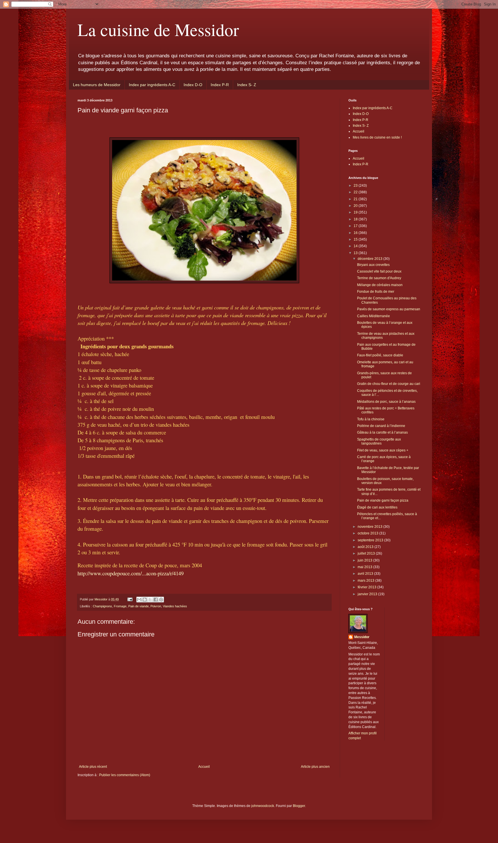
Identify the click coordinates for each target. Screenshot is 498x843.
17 (356, 226)
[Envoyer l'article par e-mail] (129, 599)
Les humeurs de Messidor (96, 84)
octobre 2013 (368, 533)
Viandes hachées (175, 606)
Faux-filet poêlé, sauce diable (380, 355)
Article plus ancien (315, 767)
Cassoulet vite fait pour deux (379, 271)
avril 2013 (366, 574)
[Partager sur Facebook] (156, 599)
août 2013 (366, 547)
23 (356, 186)
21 (356, 199)
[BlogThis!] (145, 599)
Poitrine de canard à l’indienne (381, 426)
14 (356, 246)
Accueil (204, 767)
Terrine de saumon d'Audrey (379, 278)
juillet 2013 (367, 553)
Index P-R (220, 84)
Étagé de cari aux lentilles (377, 507)
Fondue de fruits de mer (375, 292)
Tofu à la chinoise (370, 419)
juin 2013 (365, 560)
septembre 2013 (371, 540)
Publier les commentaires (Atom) (124, 775)
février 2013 (367, 587)
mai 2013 (365, 567)
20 (356, 206)
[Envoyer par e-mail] (139, 599)
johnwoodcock (262, 806)
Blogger (299, 806)
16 (356, 233)
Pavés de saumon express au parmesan (388, 309)
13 (356, 253)
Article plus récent (93, 767)
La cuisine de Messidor (158, 29)
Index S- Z (246, 84)
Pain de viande (138, 606)
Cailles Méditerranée (373, 316)
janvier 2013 (368, 594)
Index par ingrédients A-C (152, 84)
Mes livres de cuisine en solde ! (377, 137)
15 (356, 239)
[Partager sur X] (150, 599)
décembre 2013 (370, 259)
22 (356, 192)
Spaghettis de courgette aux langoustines (379, 441)
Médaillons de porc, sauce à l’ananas (386, 402)
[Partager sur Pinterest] (161, 599)
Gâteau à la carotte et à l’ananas (382, 432)
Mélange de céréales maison (380, 285)
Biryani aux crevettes (373, 265)
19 (356, 212)
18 (356, 219)
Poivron (155, 606)
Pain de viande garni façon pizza (382, 500)
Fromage (120, 606)
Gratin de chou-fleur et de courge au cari (388, 384)
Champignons (102, 606)
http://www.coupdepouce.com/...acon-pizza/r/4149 (131, 573)
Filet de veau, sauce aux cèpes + (382, 450)
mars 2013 (366, 581)
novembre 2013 (370, 527)
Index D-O (193, 84)
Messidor (361, 637)
